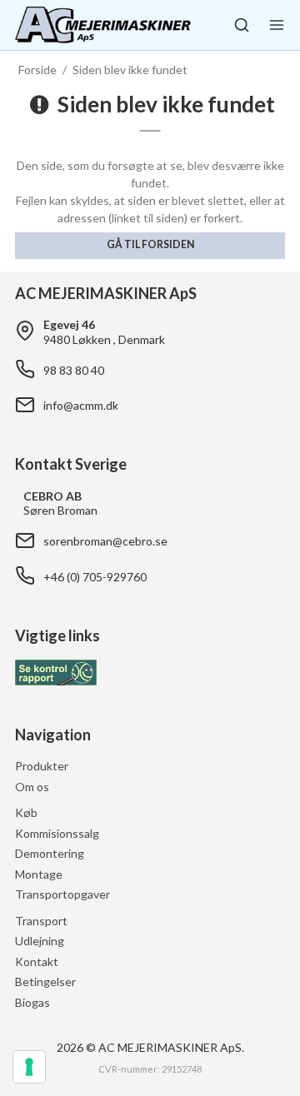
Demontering (49, 853)
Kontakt (36, 961)
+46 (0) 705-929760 (95, 577)
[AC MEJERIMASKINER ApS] (103, 25)
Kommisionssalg (57, 833)
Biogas (32, 1002)
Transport (41, 921)
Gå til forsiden (150, 244)
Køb (26, 812)
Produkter (41, 766)
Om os (32, 787)
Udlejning (39, 941)
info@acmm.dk (80, 405)
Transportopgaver (62, 894)
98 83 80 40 (73, 370)
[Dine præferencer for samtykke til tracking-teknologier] (29, 1067)
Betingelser (45, 981)
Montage (38, 874)
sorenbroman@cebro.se (105, 541)
